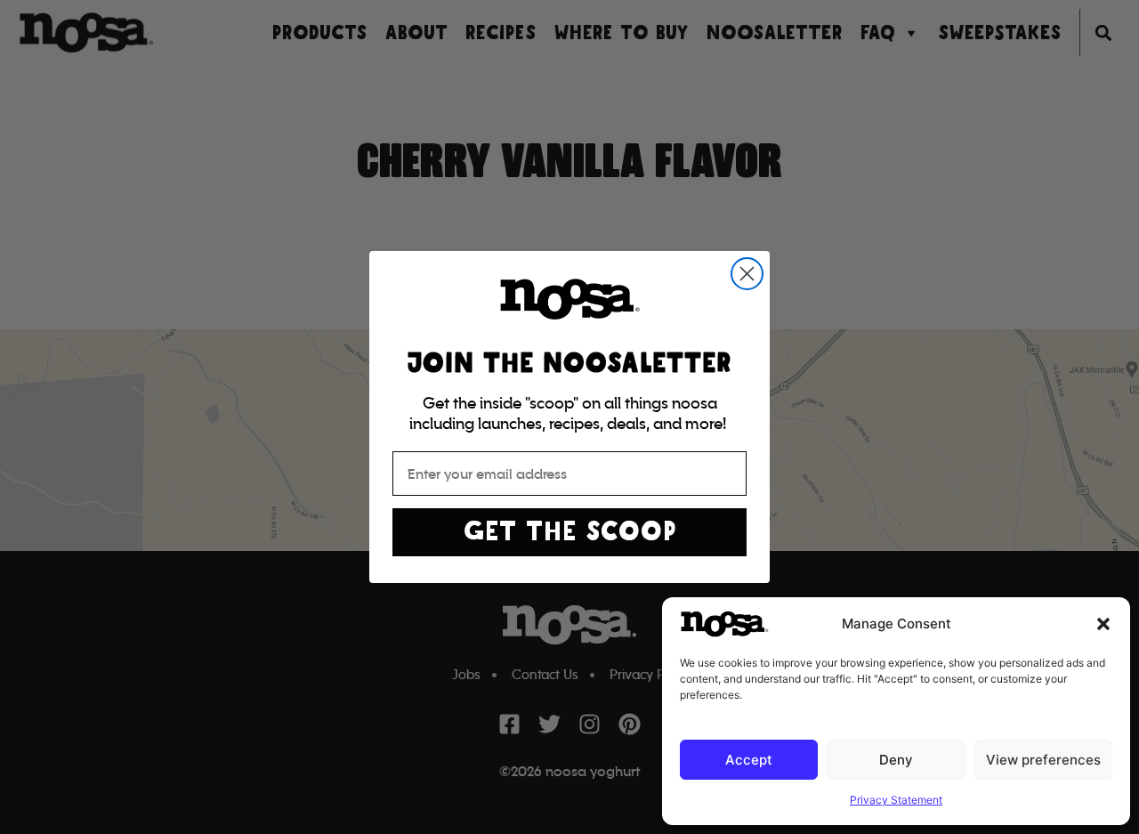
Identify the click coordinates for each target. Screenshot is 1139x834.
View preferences (1043, 759)
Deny (896, 759)
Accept (748, 759)
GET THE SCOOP (570, 532)
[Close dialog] (747, 273)
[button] (1103, 624)
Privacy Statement (896, 799)
